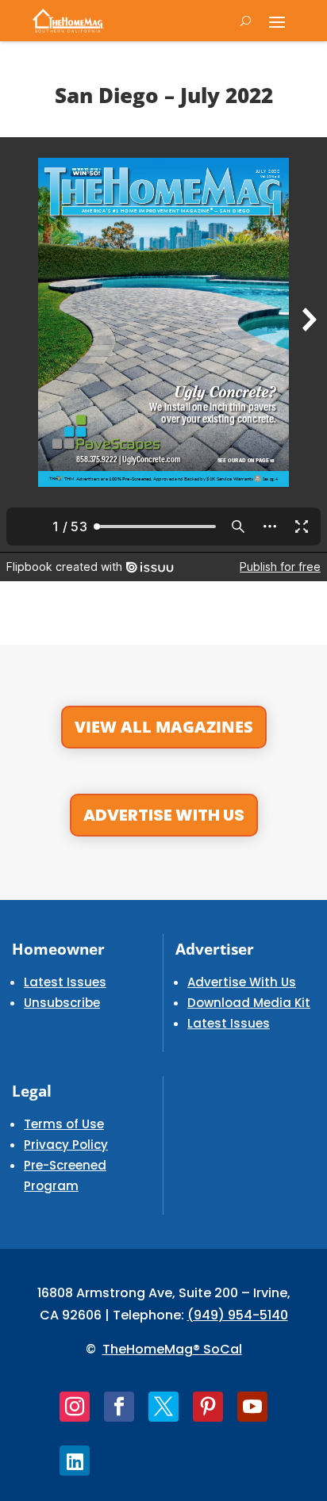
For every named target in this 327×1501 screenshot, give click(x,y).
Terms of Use (64, 1124)
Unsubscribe (62, 1002)
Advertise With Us (163, 815)
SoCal (221, 1349)
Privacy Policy (66, 1144)
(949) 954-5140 (237, 1315)
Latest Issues (65, 982)
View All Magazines (164, 726)
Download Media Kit (248, 1002)
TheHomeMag (147, 1349)
